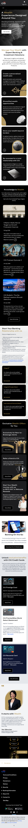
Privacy (5, 778)
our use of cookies (12, 822)
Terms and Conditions (9, 775)
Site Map (5, 800)
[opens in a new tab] (3, 3)
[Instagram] (11, 812)
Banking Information (9, 790)
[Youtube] (14, 812)
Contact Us (6, 797)
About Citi (6, 794)
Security (5, 787)
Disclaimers (6, 781)
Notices (5, 784)
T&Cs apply (11, 441)
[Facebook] (17, 812)
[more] (3, 8)
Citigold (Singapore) (13, 360)
